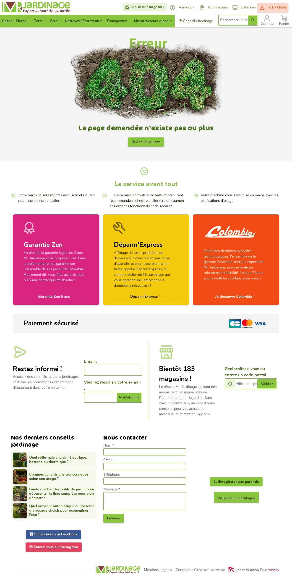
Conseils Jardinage (197, 21)
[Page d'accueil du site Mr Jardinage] (31, 7)
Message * (111, 489)
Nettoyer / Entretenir (82, 21)
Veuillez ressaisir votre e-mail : (112, 385)
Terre (38, 21)
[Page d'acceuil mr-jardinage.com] (118, 569)
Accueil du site (148, 142)
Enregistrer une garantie (238, 482)
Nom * (108, 445)
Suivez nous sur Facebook (55, 534)
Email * (109, 460)
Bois (53, 21)
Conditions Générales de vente (200, 570)
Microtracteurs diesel (151, 21)
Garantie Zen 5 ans (54, 296)
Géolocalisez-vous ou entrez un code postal (245, 372)
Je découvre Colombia (234, 296)
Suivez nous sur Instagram (55, 547)
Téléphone (111, 474)
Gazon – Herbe (14, 21)
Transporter (117, 21)
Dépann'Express (144, 296)
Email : (90, 362)
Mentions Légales (158, 570)
